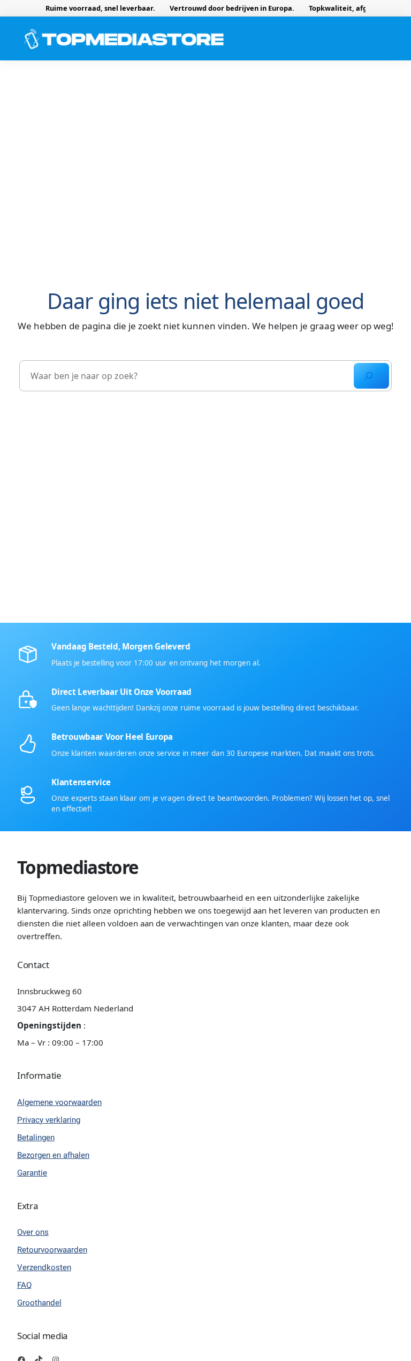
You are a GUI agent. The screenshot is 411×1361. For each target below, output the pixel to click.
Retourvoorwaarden (52, 1250)
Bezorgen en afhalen (53, 1155)
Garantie (32, 1173)
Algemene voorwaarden (59, 1102)
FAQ (24, 1285)
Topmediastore (77, 867)
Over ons (33, 1232)
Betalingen (36, 1137)
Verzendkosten (44, 1267)
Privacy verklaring (48, 1120)
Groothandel (39, 1303)
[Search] (371, 376)
